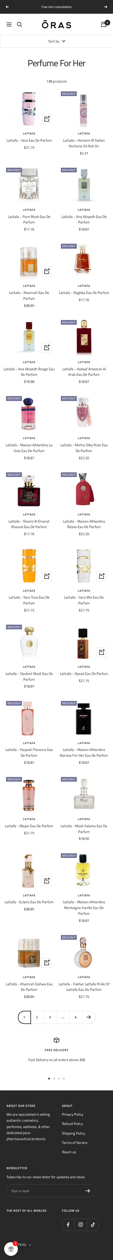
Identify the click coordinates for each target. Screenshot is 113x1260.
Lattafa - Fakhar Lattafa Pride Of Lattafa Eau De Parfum (84, 986)
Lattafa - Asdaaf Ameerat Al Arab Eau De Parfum (84, 371)
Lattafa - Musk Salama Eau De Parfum (84, 828)
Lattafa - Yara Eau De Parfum (29, 140)
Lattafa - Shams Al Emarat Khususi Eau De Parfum (29, 524)
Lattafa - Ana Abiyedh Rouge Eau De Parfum (29, 371)
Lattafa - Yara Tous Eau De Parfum (29, 600)
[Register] (88, 1191)
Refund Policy (72, 1123)
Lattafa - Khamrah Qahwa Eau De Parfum (29, 986)
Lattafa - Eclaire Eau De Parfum (29, 902)
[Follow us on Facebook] (68, 1225)
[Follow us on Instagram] (80, 1225)
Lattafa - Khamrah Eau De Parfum (29, 295)
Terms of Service (74, 1142)
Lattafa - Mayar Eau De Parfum (29, 826)
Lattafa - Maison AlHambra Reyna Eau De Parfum (84, 524)
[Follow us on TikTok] (93, 1225)
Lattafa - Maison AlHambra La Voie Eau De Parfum (29, 447)
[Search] (19, 24)
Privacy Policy (72, 1114)
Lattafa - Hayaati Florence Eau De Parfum (29, 752)
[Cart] (103, 24)
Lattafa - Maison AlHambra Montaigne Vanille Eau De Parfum (84, 907)
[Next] (88, 1017)
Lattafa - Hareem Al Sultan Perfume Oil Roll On (84, 143)
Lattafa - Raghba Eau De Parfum (84, 292)
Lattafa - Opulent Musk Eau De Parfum (29, 676)
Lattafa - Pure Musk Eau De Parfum (29, 219)
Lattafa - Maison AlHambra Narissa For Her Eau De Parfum (84, 752)
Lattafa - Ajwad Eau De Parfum (84, 673)
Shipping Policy (73, 1133)
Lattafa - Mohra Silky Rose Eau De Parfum (84, 447)
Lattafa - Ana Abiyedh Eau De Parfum (84, 219)
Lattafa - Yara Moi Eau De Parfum (84, 600)
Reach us (69, 1152)
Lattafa (29, 134)
